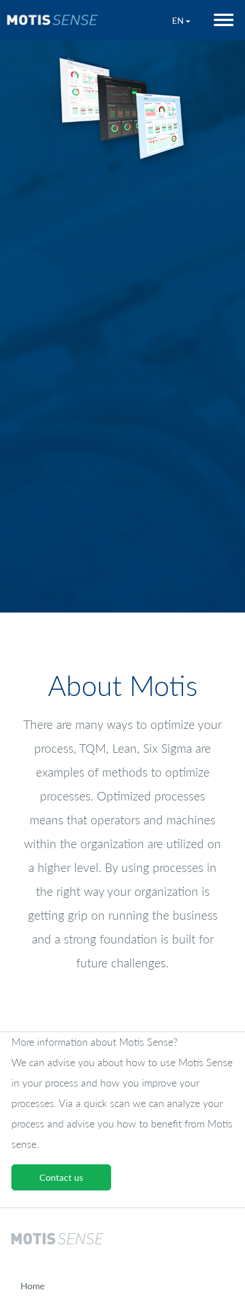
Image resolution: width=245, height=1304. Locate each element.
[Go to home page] (52, 20)
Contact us (61, 1179)
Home (32, 1288)
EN (179, 20)
